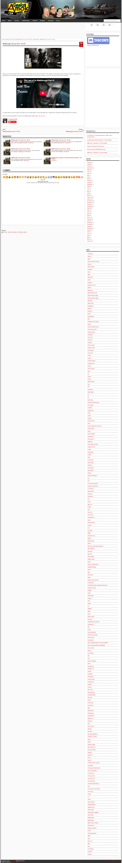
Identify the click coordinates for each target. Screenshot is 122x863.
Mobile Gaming (91, 559)
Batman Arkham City (92, 292)
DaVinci (89, 366)
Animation (90, 269)
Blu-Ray (89, 308)
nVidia (89, 593)
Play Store (90, 619)
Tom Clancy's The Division (94, 788)
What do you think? (92, 828)
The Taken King (91, 781)
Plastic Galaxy (91, 616)
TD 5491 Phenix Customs (94, 762)
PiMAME (90, 608)
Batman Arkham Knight (93, 295)
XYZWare (90, 851)
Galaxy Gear (91, 410)
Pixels (89, 614)
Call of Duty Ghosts (92, 329)
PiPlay (89, 611)
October (89, 166)
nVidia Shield (90, 595)
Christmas (90, 339)
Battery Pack (91, 303)
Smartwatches (91, 715)
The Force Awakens (92, 770)
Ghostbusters (91, 439)
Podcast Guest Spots (93, 634)
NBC (89, 572)
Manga (89, 538)
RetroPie (90, 684)
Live (88, 527)
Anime (89, 272)
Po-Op (89, 629)
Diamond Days (91, 381)
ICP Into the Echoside (93, 483)
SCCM (89, 700)
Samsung (90, 697)
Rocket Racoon (91, 692)
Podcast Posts (91, 637)
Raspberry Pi (91, 668)
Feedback (42, 20)
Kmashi (89, 506)
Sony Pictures (91, 726)
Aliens (89, 259)
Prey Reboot (90, 653)
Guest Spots (90, 460)
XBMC (89, 835)
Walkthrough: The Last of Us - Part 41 (14, 43)
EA (88, 397)
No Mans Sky (91, 582)
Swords (89, 760)
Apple (89, 274)
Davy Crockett (91, 368)
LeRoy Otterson (91, 522)
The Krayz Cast (91, 775)
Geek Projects (91, 428)
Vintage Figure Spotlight (93, 812)
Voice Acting (90, 815)
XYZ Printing (90, 849)
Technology (90, 765)
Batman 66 (90, 290)
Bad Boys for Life (92, 285)
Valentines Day (91, 807)
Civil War (90, 342)
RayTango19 (91, 676)
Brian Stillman (91, 316)
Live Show (90, 530)
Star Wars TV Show (92, 736)
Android (89, 264)
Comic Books (91, 350)
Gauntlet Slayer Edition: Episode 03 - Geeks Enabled (99, 140)
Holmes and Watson (92, 475)
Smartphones (91, 713)
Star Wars (90, 731)
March (88, 178)
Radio (89, 663)
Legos (89, 520)
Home (3, 20)
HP (88, 478)
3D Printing (90, 253)
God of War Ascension (93, 444)
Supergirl (90, 752)
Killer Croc (90, 504)
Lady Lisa (90, 512)
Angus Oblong (91, 266)
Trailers (89, 794)
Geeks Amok (13, 860)
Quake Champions (92, 661)
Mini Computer (91, 556)
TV (88, 796)
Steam (89, 739)
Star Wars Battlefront (92, 734)
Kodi (89, 509)
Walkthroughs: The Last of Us (38, 115)
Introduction (90, 496)
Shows (9, 20)
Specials (90, 728)
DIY (88, 386)
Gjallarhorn (90, 441)
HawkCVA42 (90, 470)
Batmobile (90, 300)
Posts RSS (109, 860)
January (89, 164)
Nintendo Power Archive (93, 580)
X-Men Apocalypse (92, 833)
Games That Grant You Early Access (95, 146)
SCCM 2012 (90, 702)
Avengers (90, 282)
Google (89, 449)
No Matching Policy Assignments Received (97, 585)
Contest (89, 358)
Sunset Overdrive (92, 749)
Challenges (90, 334)
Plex (89, 627)
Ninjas (89, 577)
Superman (90, 755)
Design (89, 376)
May (88, 175)
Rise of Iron (90, 689)
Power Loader (91, 647)
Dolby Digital (90, 392)
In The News (91, 488)
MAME (89, 533)
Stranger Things (91, 744)
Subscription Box (91, 747)
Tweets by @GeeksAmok (93, 45)
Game (89, 413)
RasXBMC (90, 674)
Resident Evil (91, 681)
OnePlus (90, 598)
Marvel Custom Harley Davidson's (95, 546)
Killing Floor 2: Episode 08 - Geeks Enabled (97, 143)
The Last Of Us (91, 778)
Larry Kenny (90, 514)
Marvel (89, 543)
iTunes (89, 501)
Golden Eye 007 (91, 446)
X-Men (89, 830)
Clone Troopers (91, 345)
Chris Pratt (90, 337)
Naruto (89, 569)
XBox (89, 838)
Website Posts (91, 825)
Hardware (90, 465)
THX (89, 786)
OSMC (89, 603)
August (88, 169)
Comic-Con (90, 353)
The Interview (91, 773)
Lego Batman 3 (91, 517)
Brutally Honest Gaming (93, 321)
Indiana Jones (91, 491)
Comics (89, 355)
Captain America (91, 332)
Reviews (17, 20)
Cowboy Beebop (91, 360)
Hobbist (89, 473)
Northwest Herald (92, 587)
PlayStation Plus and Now (93, 621)
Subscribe (50, 20)
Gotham (89, 454)
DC (88, 373)
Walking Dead (91, 817)
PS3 (88, 655)
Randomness (91, 666)
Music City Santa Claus (93, 564)
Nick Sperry (90, 574)
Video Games (91, 809)
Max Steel (90, 551)
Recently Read (91, 679)
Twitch (89, 799)
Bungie (89, 324)
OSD (89, 600)
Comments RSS (117, 860)
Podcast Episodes (92, 632)
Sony (89, 723)
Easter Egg (90, 400)
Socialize (35, 20)
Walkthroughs (25, 20)
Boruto (89, 313)
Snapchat (90, 721)
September (89, 167)
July (88, 171)
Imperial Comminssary (93, 486)
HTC (89, 480)
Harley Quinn (91, 467)
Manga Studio (91, 540)
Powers (89, 650)
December (89, 200)
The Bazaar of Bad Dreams (94, 768)
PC (88, 606)
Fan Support (90, 405)
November (89, 202)
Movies (89, 561)
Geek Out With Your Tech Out (94, 426)
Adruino (89, 256)
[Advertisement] (43, 27)
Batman (89, 287)
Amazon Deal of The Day (93, 261)
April (88, 177)
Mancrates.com (91, 535)
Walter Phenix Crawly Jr (93, 822)
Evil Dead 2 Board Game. (93, 402)
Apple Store (90, 277)
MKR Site (19, 862)
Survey (89, 757)
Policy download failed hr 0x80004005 (96, 645)
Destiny (89, 379)
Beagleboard (90, 306)
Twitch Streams (91, 802)
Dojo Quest (90, 389)
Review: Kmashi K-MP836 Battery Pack (96, 149)
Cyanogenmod (91, 363)
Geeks (89, 431)
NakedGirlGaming (92, 567)
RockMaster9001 (92, 694)
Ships (89, 708)
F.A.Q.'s (58, 20)
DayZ (89, 371)
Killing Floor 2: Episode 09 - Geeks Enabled (97, 152)
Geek (89, 423)
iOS (88, 499)
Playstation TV (91, 624)
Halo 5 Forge (91, 462)
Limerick (90, 525)
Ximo (89, 846)
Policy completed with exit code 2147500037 (98, 642)
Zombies (90, 854)
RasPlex (90, 671)
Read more (31, 142)
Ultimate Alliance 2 (92, 804)
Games (89, 415)
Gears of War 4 (91, 420)
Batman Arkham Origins (93, 298)
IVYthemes (13, 862)
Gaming (89, 418)
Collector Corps (91, 347)
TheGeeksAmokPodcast (93, 783)
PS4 (88, 658)
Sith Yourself (90, 710)
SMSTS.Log (90, 718)
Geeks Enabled (91, 433)
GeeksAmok (90, 436)
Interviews (90, 493)
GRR (89, 457)
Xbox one (90, 841)
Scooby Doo (90, 705)
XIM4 (89, 843)
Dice (89, 384)
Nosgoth (90, 590)
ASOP (89, 279)
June (88, 173)
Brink (89, 319)
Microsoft (90, 553)
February (89, 162)
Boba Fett (90, 311)
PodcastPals (90, 640)
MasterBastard (91, 548)
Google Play (90, 452)
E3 (88, 394)
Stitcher (89, 741)
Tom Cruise (90, 791)
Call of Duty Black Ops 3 (93, 326)
